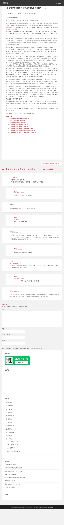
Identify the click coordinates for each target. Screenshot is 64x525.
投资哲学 (8, 429)
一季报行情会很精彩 (10, 487)
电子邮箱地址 (6, 335)
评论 (3, 309)
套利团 (5, 3)
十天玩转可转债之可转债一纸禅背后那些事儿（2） (23, 128)
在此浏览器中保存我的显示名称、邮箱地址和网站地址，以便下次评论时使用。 (22, 348)
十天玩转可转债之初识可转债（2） (19, 122)
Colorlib (40, 507)
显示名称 (5, 329)
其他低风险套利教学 (12, 451)
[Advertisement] (18, 144)
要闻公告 (8, 402)
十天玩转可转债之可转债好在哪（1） (19, 124)
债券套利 (34, 13)
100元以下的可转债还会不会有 (17, 120)
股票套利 (8, 415)
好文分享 (8, 432)
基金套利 (8, 412)
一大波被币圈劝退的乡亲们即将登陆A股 (15, 477)
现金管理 (8, 405)
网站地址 (4, 340)
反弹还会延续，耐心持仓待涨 (12, 484)
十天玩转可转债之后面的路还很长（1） (20, 118)
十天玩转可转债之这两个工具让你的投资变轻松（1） (23, 132)
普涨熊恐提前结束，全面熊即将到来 (14, 471)
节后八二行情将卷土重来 (11, 474)
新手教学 (8, 439)
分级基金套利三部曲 (12, 444)
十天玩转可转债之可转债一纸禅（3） (19, 126)
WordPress (50, 507)
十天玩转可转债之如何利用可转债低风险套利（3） (23, 130)
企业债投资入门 (11, 448)
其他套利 (8, 422)
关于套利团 (58, 3)
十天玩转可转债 (27, 13)
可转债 (10, 32)
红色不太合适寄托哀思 (10, 464)
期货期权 (8, 419)
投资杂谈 (8, 425)
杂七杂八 (8, 435)
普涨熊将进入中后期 (10, 481)
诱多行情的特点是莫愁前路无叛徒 (13, 468)
